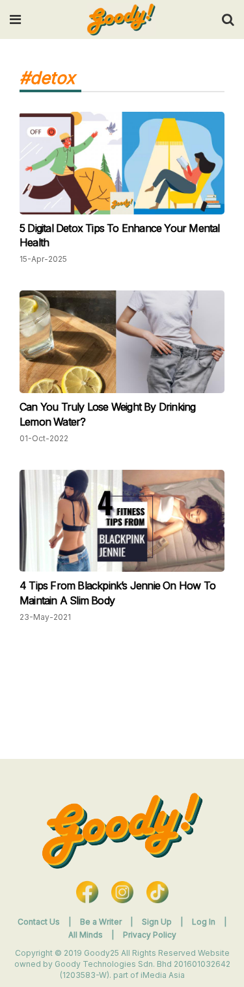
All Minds (86, 935)
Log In (204, 922)
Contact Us (39, 922)
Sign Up (158, 922)
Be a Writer (101, 922)
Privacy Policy (149, 935)
